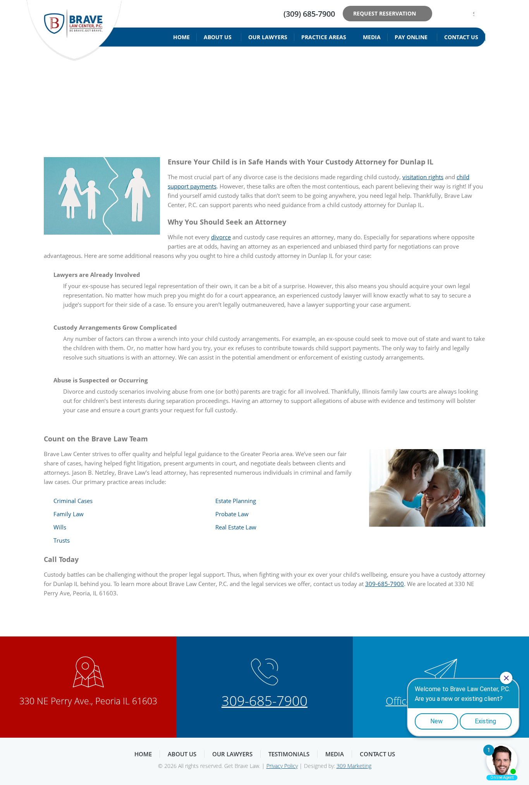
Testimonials (288, 754)
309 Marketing (354, 765)
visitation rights (422, 177)
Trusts (61, 540)
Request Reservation (384, 13)
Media (372, 37)
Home (181, 37)
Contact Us (461, 37)
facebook (443, 13)
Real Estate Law (235, 527)
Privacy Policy (282, 765)
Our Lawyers (267, 37)
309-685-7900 (384, 584)
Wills (59, 527)
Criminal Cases (73, 501)
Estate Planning (235, 501)
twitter (455, 13)
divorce (221, 237)
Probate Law (232, 514)
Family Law (68, 514)
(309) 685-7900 (309, 14)
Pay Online (411, 37)
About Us (218, 37)
